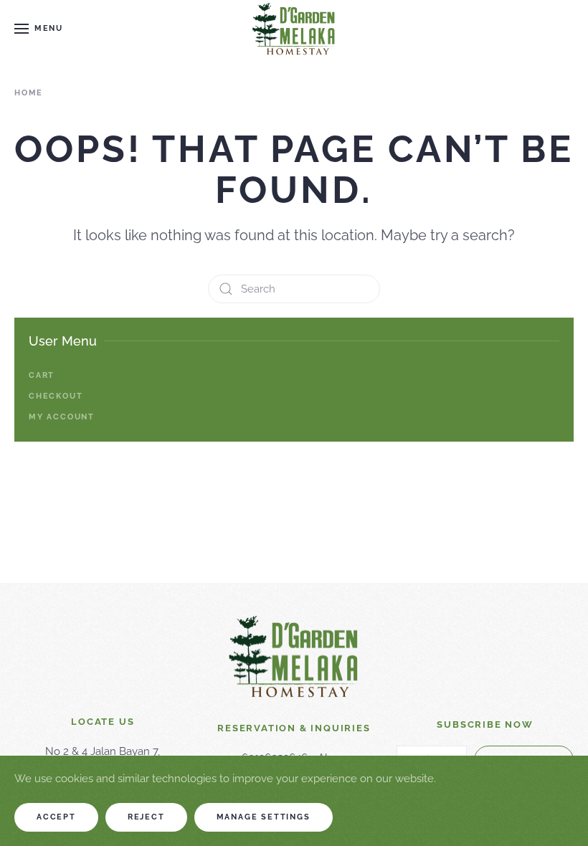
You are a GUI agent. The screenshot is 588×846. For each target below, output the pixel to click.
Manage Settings (263, 817)
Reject (146, 817)
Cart (41, 375)
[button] (38, 28)
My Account (62, 417)
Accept (56, 817)
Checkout (55, 396)
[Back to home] (294, 28)
